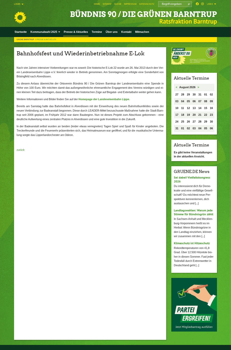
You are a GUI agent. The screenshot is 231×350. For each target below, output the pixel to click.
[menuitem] (97, 4)
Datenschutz (146, 4)
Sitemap (107, 4)
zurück (21, 149)
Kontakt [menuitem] (126, 31)
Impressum (130, 4)
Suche (117, 4)
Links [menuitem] (210, 4)
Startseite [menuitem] (21, 31)
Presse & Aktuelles (46, 39)
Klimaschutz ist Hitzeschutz (192, 243)
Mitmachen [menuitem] (142, 31)
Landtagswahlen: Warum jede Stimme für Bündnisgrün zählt (193, 212)
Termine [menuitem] (97, 31)
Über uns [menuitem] (112, 31)
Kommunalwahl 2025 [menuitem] (43, 31)
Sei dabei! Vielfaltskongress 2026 (192, 179)
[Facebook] (197, 4)
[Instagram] (202, 4)
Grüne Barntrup (25, 39)
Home (97, 4)
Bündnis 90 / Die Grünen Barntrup (143, 14)
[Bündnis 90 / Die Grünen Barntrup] (20, 18)
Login (17, 4)
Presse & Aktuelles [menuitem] (76, 31)
